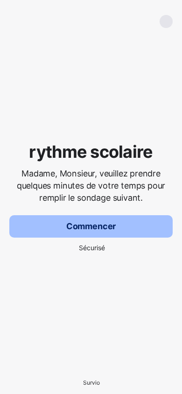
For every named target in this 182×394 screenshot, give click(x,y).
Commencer (91, 226)
